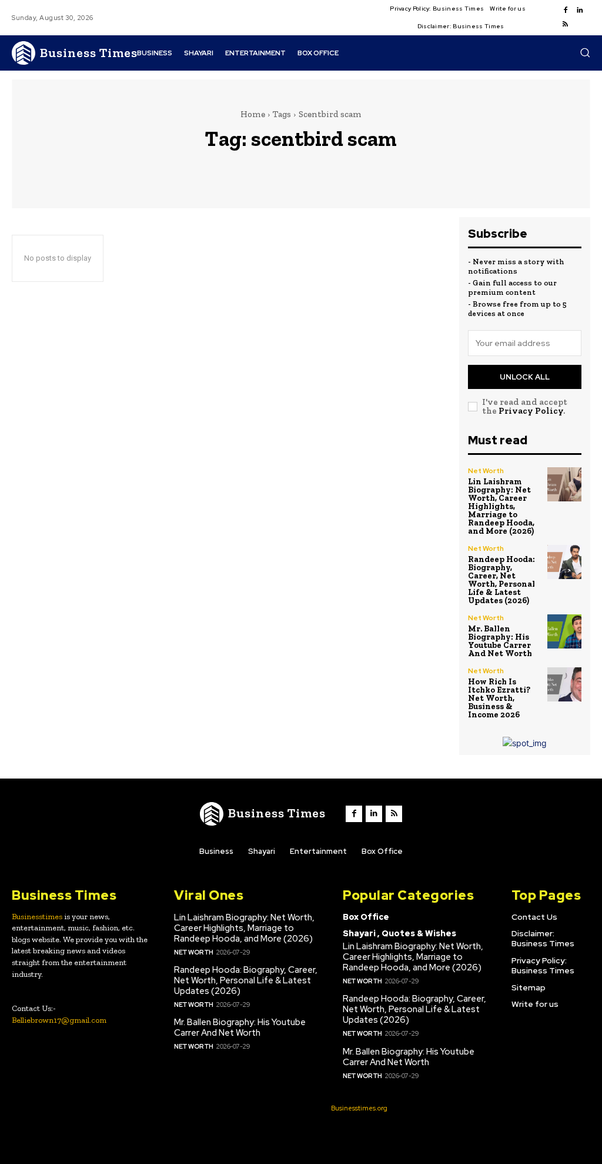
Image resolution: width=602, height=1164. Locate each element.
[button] (585, 52)
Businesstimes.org (359, 1108)
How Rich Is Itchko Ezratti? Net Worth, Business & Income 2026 (499, 698)
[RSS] (565, 25)
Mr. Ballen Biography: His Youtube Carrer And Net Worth (500, 641)
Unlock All (525, 377)
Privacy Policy (531, 410)
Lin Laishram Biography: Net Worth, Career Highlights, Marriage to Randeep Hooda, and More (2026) (501, 506)
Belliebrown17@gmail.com (59, 1020)
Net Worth (486, 470)
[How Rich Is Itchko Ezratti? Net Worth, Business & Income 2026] (564, 684)
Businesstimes (37, 917)
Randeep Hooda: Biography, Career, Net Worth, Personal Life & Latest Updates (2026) (501, 580)
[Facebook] (565, 11)
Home (252, 114)
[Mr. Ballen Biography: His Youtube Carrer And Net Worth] (564, 631)
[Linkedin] (580, 11)
